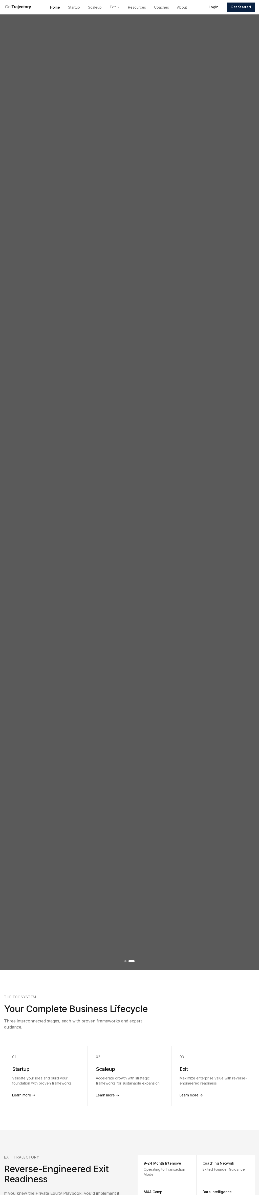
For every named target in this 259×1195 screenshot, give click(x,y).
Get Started (241, 7)
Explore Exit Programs (169, 531)
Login (214, 7)
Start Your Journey (230, 531)
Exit (113, 7)
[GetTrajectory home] (18, 7)
